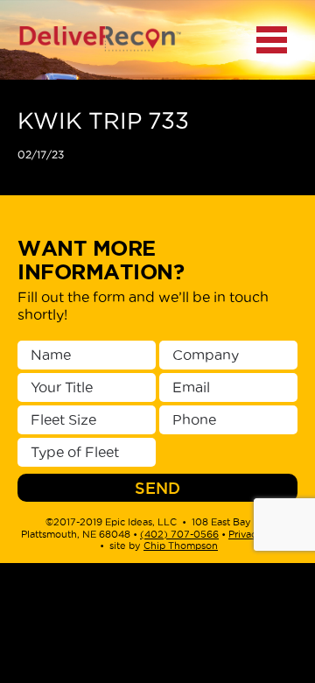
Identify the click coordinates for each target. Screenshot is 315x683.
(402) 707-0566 (179, 534)
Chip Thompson (181, 545)
